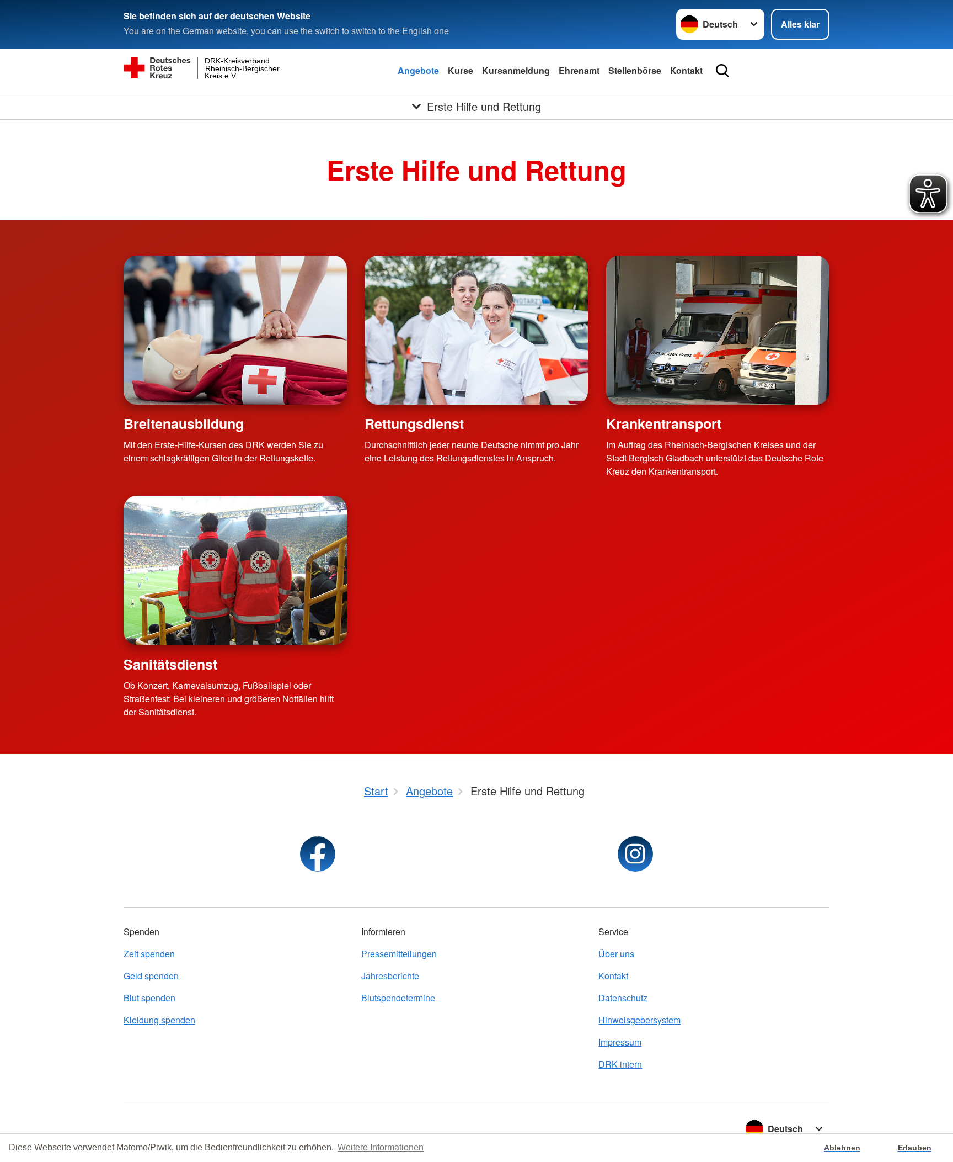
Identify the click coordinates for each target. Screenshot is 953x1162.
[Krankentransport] (717, 330)
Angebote (418, 70)
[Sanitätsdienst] (235, 570)
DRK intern (620, 1064)
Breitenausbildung (184, 423)
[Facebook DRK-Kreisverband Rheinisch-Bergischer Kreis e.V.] (317, 854)
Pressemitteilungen (399, 953)
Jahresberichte (390, 975)
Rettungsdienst (414, 423)
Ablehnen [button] (842, 1147)
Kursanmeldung (516, 70)
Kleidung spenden (159, 1020)
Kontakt (686, 70)
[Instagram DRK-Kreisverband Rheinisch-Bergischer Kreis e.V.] (635, 854)
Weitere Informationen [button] (381, 1147)
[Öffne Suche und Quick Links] (722, 70)
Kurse (460, 70)
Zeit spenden (149, 953)
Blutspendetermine (398, 997)
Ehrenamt (579, 70)
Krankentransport (663, 423)
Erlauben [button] (914, 1147)
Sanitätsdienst (170, 664)
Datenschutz (622, 997)
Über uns (616, 953)
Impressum (619, 1042)
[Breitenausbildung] (235, 330)
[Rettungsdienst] (476, 330)
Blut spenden (149, 997)
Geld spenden (151, 975)
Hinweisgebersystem (639, 1020)
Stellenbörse (634, 70)
